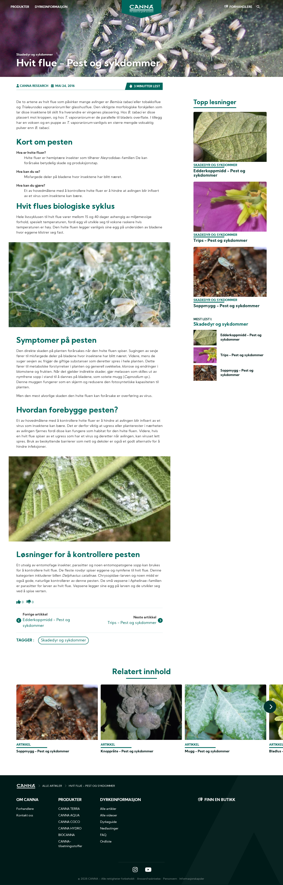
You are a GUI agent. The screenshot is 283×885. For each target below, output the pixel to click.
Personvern (170, 879)
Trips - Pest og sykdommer (132, 623)
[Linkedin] (8, 55)
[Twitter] (7, 44)
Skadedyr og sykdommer (63, 640)
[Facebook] (8, 34)
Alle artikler (108, 809)
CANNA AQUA (69, 815)
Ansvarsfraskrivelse (149, 879)
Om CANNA (27, 800)
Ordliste (105, 841)
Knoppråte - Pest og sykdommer (127, 751)
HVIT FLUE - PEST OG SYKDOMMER (92, 786)
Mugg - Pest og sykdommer (207, 751)
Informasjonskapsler (191, 879)
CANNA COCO (69, 822)
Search (258, 7)
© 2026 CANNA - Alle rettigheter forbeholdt (106, 879)
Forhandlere (240, 7)
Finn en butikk (219, 800)
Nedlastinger (109, 828)
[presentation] (270, 706)
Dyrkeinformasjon (51, 7)
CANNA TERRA (69, 809)
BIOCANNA (66, 835)
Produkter (20, 7)
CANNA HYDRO (69, 828)
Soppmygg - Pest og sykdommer (226, 306)
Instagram (135, 870)
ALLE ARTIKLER (52, 786)
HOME (26, 786)
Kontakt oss (24, 815)
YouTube (148, 870)
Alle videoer (108, 815)
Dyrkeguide (108, 822)
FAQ (103, 835)
